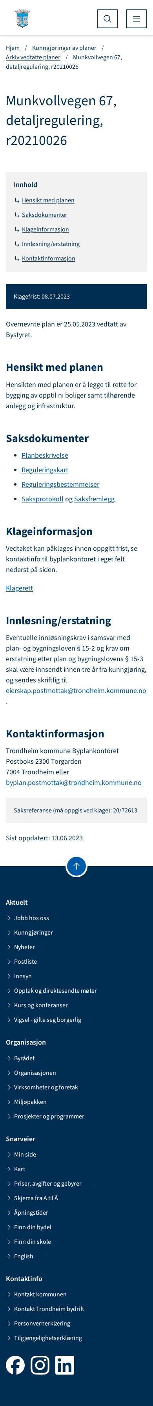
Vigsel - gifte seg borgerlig (47, 1020)
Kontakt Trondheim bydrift (49, 1309)
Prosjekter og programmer (49, 1116)
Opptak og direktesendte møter (55, 990)
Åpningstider (31, 1212)
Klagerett (19, 588)
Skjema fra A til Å (36, 1198)
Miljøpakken (30, 1102)
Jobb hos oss (31, 918)
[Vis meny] (136, 18)
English (23, 1256)
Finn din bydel (32, 1227)
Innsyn (23, 976)
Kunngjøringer (33, 932)
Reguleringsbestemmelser (60, 484)
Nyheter (24, 947)
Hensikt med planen (48, 200)
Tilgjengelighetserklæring (48, 1338)
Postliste (25, 961)
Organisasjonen (35, 1073)
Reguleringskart (45, 470)
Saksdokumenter (44, 215)
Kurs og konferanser (41, 1005)
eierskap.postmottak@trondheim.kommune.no (76, 691)
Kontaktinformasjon (48, 258)
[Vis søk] (107, 18)
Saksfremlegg (94, 499)
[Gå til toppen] (76, 866)
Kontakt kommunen (40, 1294)
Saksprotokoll (43, 499)
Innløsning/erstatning (51, 244)
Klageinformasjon (45, 229)
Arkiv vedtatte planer (33, 57)
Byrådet (24, 1058)
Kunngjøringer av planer (64, 48)
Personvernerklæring (42, 1323)
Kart (19, 1169)
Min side (25, 1154)
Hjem (13, 48)
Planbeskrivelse (45, 455)
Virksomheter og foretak (46, 1087)
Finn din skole (32, 1241)
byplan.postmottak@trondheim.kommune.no (74, 783)
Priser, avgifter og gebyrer (48, 1183)
